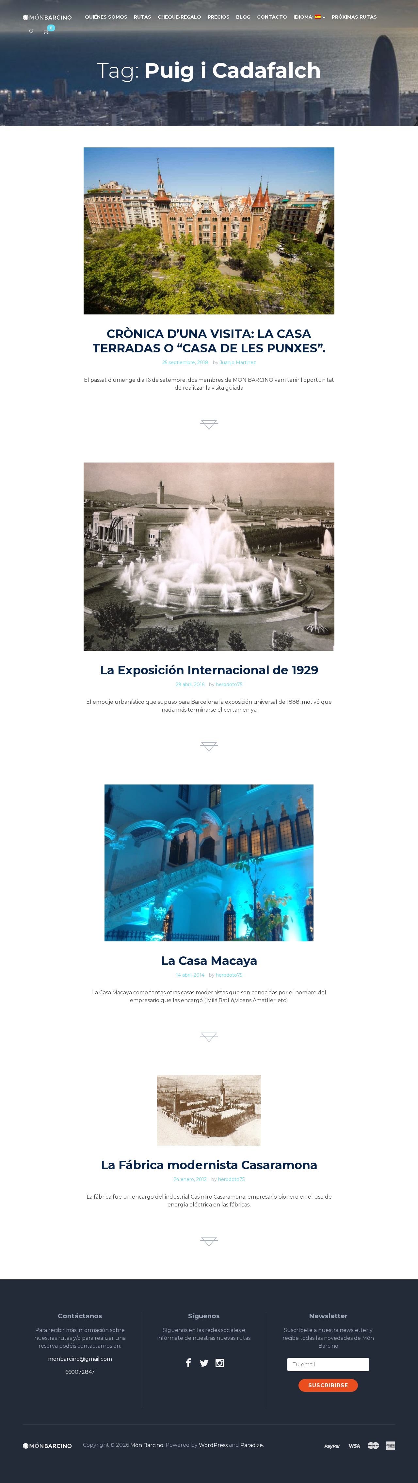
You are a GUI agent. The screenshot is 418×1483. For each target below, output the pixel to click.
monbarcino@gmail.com (80, 1359)
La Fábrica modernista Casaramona (209, 1165)
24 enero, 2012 (190, 1179)
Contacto (272, 17)
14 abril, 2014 (190, 975)
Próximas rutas (354, 17)
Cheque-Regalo (179, 17)
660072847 (80, 1372)
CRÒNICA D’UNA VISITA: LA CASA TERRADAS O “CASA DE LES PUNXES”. (209, 341)
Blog (243, 17)
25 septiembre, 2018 (185, 362)
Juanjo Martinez (238, 362)
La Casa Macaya (209, 960)
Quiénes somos (106, 17)
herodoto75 (229, 684)
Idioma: (304, 17)
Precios (219, 17)
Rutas (142, 17)
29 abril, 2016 (190, 684)
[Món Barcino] (47, 17)
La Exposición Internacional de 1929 (209, 670)
